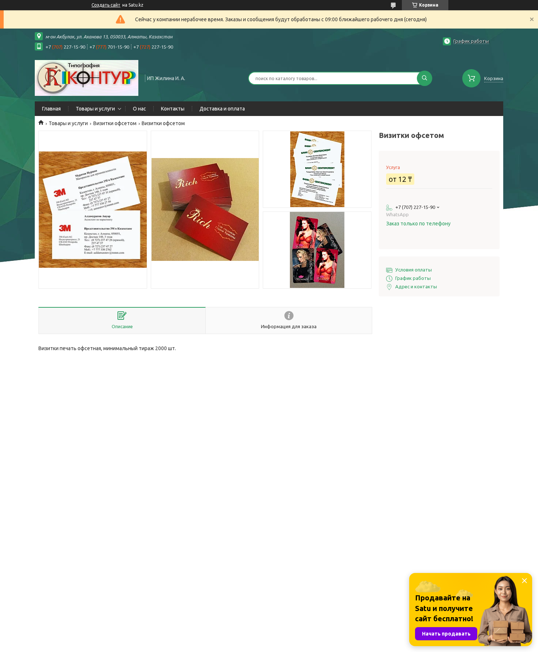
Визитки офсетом (115, 123)
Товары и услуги (95, 108)
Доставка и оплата (222, 108)
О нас (139, 108)
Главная (51, 108)
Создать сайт (105, 5)
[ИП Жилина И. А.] (86, 77)
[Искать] (424, 78)
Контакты (172, 108)
